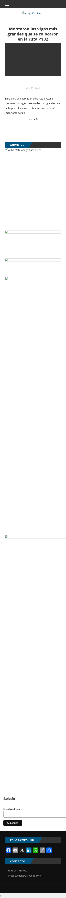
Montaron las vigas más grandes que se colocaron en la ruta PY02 (33, 34)
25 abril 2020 (33, 87)
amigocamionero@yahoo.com (24, 875)
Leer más (33, 119)
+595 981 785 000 (17, 870)
